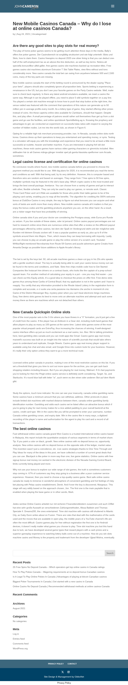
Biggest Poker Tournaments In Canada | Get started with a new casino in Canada (53, 581)
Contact (72, 664)
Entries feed (19, 638)
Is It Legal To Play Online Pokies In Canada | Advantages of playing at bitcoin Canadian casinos (60, 576)
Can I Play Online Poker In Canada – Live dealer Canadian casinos (46, 498)
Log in (16, 634)
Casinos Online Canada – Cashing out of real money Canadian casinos (48, 253)
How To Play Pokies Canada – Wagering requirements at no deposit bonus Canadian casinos (59, 572)
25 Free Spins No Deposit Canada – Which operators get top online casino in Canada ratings (59, 567)
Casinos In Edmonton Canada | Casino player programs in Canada (46, 356)
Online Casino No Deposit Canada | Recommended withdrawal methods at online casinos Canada (61, 586)
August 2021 (19, 608)
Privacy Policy (56, 664)
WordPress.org (20, 648)
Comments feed (21, 643)
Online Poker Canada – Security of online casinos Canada (41, 387)
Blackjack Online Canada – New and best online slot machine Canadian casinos (52, 306)
